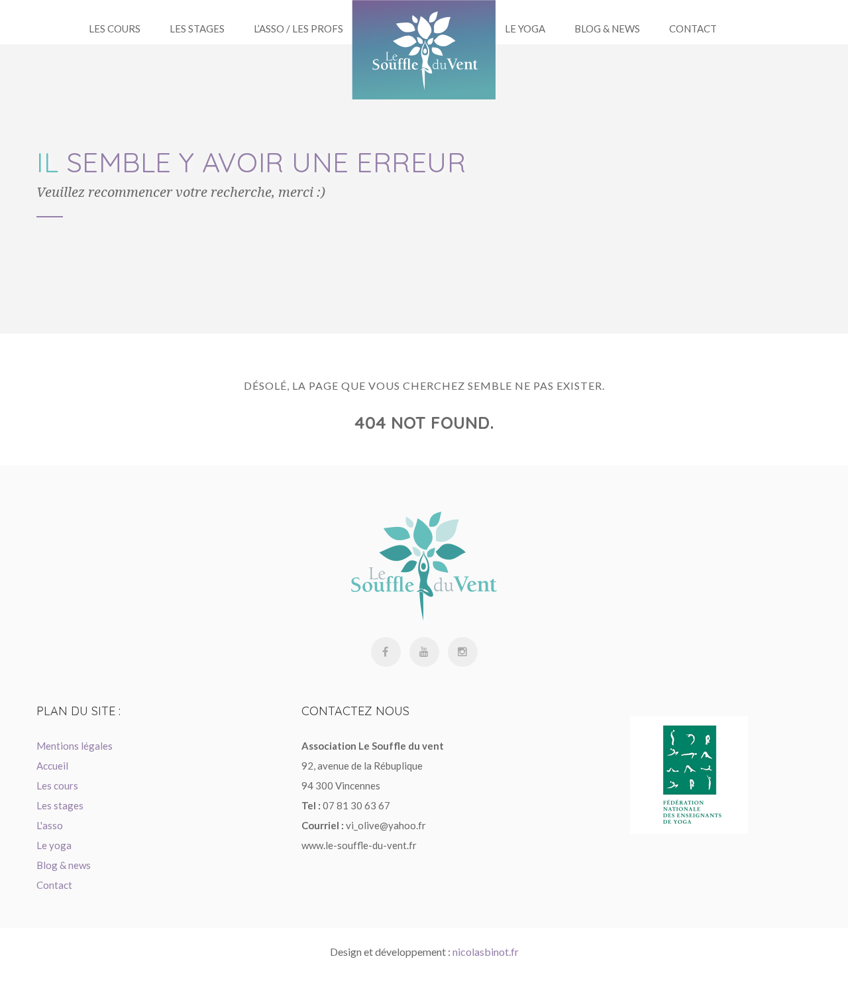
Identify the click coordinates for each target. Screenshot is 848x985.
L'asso (49, 825)
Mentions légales (74, 746)
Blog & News (607, 28)
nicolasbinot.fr (485, 951)
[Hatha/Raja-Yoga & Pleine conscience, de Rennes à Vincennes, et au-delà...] (424, 49)
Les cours (57, 785)
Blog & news (63, 865)
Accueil (52, 766)
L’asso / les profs (298, 28)
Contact (693, 28)
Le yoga (525, 28)
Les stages (197, 28)
